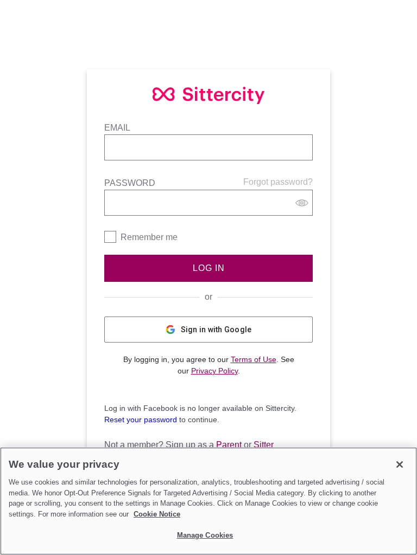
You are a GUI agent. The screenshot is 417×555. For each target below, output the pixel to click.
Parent (229, 444)
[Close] (400, 464)
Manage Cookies (205, 535)
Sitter (264, 444)
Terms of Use (253, 359)
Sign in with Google (216, 329)
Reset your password (140, 419)
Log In (209, 268)
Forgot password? (278, 181)
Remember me (149, 237)
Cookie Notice (157, 514)
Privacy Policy (214, 370)
